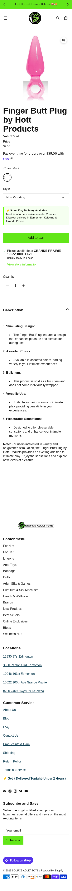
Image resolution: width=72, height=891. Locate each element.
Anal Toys (10, 564)
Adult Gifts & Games (17, 583)
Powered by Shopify (52, 870)
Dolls (6, 577)
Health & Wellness (15, 596)
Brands (8, 602)
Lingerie (8, 558)
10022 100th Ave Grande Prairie (25, 682)
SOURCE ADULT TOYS (25, 870)
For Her (8, 552)
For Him (8, 545)
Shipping (9, 752)
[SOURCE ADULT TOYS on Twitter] (20, 791)
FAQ (6, 727)
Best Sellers (11, 615)
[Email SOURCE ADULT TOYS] (4, 791)
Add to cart (36, 238)
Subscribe (13, 840)
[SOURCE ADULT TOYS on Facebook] (10, 791)
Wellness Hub (12, 633)
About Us (9, 709)
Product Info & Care (16, 744)
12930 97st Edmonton (18, 656)
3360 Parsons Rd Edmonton (22, 665)
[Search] (58, 18)
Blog (6, 718)
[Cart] (66, 18)
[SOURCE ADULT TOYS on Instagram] (15, 791)
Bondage (9, 571)
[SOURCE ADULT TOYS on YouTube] (26, 791)
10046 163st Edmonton (19, 673)
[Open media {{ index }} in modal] (36, 68)
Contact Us (10, 735)
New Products (12, 608)
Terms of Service (14, 769)
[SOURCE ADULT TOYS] (35, 18)
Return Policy (12, 761)
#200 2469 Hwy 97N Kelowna (23, 691)
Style (6, 188)
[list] (36, 68)
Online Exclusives (15, 621)
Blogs (7, 627)
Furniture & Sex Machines (20, 590)
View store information (22, 264)
